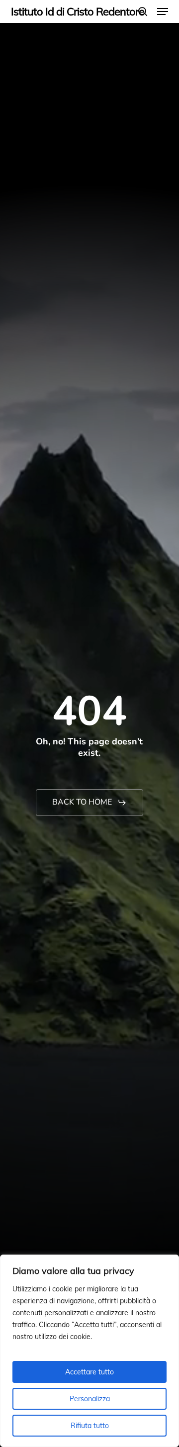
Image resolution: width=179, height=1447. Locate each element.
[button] (162, 11)
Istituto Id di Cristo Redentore (77, 11)
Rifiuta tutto (90, 1425)
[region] (89, 1351)
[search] (142, 11)
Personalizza (90, 1398)
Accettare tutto (89, 1371)
